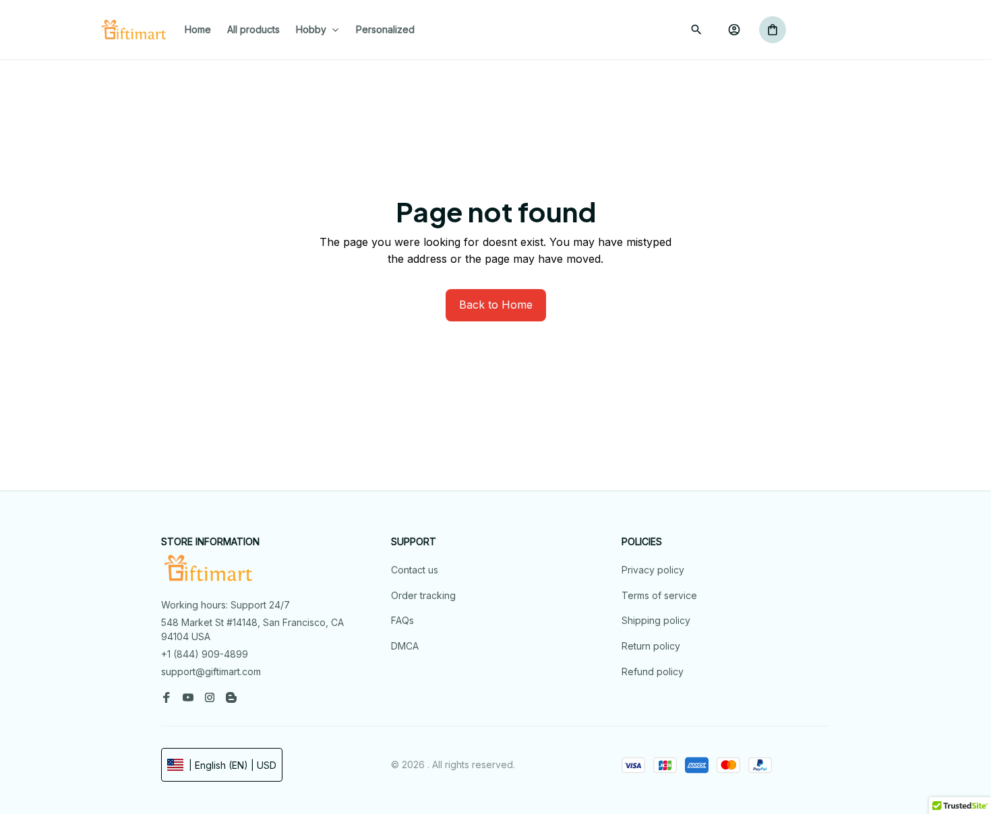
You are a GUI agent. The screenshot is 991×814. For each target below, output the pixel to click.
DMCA (405, 646)
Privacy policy (653, 569)
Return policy (651, 646)
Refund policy (653, 671)
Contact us (414, 569)
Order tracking (423, 595)
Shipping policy (656, 620)
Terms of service (659, 595)
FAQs (402, 620)
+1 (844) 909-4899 (204, 654)
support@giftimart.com (211, 671)
